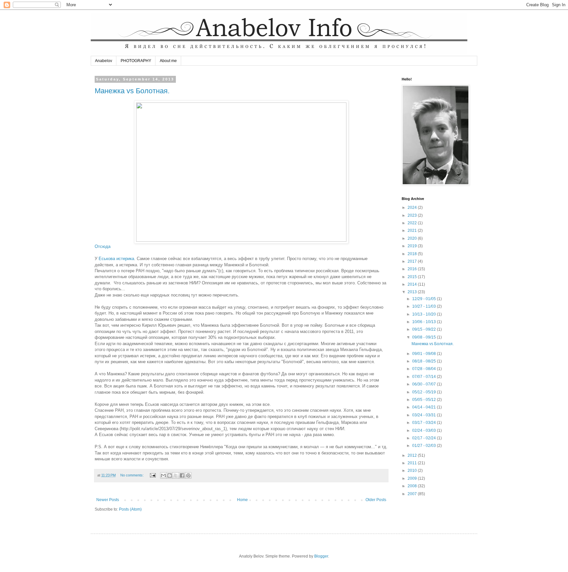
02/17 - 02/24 (424, 438)
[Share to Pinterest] (188, 475)
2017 (413, 261)
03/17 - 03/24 (424, 422)
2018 (413, 254)
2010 (413, 470)
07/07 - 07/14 (424, 376)
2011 (413, 463)
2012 (413, 455)
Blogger (321, 556)
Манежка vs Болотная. (132, 91)
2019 (413, 246)
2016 (413, 269)
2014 (413, 284)
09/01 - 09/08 (424, 353)
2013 (413, 292)
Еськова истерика (116, 258)
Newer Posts (107, 499)
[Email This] (163, 475)
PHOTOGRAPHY (136, 60)
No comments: (132, 475)
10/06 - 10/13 (424, 321)
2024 (413, 207)
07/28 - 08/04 (424, 368)
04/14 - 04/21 (424, 407)
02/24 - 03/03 (424, 430)
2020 (413, 238)
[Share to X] (176, 475)
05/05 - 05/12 (424, 399)
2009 (413, 478)
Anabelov (103, 60)
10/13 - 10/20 (424, 314)
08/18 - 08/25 (424, 361)
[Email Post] (152, 475)
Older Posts (376, 499)
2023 (413, 215)
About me (168, 60)
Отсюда (102, 246)
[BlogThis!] (169, 475)
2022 (413, 223)
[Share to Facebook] (182, 475)
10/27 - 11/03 (424, 306)
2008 (413, 486)
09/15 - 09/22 (424, 329)
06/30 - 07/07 (424, 384)
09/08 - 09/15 (424, 337)
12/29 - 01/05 (424, 299)
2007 (413, 494)
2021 (413, 230)
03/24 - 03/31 (424, 415)
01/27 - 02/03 (424, 445)
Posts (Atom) (130, 509)
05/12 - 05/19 (424, 392)
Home (242, 499)
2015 (413, 277)
